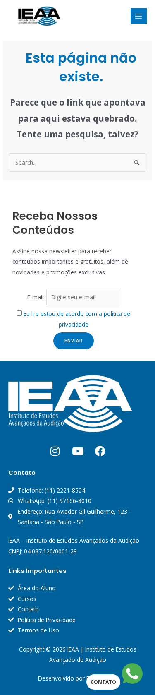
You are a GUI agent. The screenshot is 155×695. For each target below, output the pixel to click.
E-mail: (36, 297)
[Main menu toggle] (139, 16)
